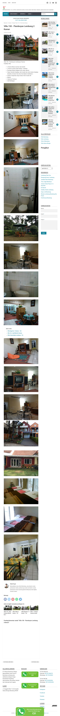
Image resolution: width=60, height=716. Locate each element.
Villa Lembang (44, 139)
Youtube (42, 696)
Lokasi (29, 13)
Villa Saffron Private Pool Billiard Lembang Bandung (51, 110)
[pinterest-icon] (56, 3)
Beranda (5, 2)
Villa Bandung (44, 137)
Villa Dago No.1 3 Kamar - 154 (14, 331)
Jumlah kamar (13, 13)
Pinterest (42, 699)
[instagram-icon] (50, 3)
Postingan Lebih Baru (8, 661)
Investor (14, 2)
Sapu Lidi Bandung (46, 192)
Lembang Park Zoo (46, 175)
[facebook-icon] (47, 3)
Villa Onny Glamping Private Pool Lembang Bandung (51, 123)
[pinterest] (12, 599)
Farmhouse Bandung (46, 198)
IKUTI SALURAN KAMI (21, 20)
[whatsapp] (16, 599)
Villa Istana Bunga (45, 143)
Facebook (42, 692)
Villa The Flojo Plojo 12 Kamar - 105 (51, 24)
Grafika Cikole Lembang (47, 189)
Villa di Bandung (45, 141)
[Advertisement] (49, 244)
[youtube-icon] (53, 3)
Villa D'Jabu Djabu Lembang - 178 (15, 335)
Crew (9, 2)
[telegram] (20, 599)
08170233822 (49, 675)
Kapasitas (22, 13)
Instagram (42, 689)
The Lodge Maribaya (46, 181)
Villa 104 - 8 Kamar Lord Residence (51, 50)
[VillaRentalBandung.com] (28, 7)
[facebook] (5, 599)
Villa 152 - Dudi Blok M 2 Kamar (15, 333)
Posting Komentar (7, 32)
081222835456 (49, 680)
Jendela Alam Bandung (47, 179)
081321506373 (49, 673)
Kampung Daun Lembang (47, 177)
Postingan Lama (35, 661)
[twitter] (9, 599)
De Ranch (43, 187)
